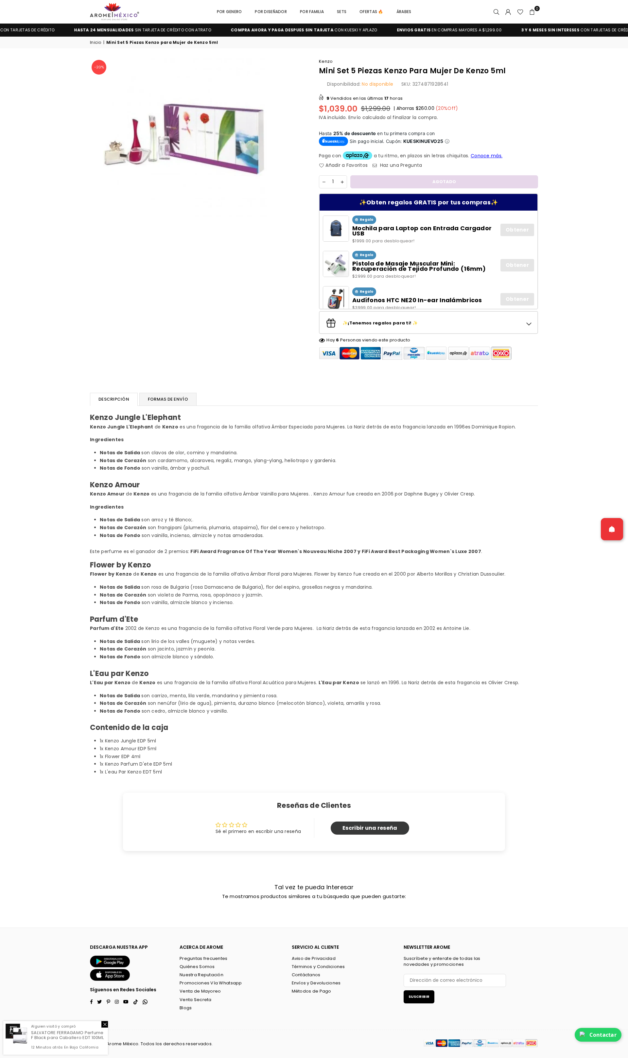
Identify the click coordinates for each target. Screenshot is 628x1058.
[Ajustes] (508, 12)
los (159, 1044)
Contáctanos (306, 975)
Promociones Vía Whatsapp (211, 983)
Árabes (403, 11)
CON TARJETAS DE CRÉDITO (542, 30)
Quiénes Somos (197, 966)
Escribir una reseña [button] (369, 828)
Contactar (603, 1034)
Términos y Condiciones (318, 966)
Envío (354, 117)
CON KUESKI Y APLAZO (268, 30)
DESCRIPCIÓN (113, 399)
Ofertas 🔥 (371, 11)
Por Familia (312, 11)
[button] (532, 12)
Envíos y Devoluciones (316, 983)
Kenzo (326, 61)
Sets (341, 11)
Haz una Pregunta (400, 165)
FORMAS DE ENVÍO (168, 399)
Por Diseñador (271, 11)
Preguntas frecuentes (204, 958)
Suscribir (419, 996)
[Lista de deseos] (520, 12)
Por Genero (229, 11)
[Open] (612, 529)
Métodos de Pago (311, 991)
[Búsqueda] (496, 12)
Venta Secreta (196, 1000)
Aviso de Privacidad (314, 958)
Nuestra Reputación (201, 975)
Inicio (95, 42)
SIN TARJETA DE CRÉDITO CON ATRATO (106, 30)
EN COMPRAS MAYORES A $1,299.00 (413, 30)
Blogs (186, 1008)
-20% (99, 67)
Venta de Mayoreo (200, 991)
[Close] (104, 1024)
